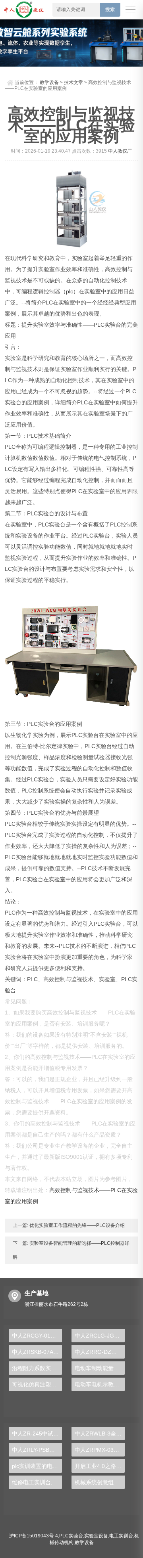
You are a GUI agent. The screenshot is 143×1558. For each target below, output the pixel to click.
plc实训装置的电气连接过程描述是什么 (37, 1466)
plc (69, 291)
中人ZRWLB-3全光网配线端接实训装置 (100, 1433)
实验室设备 (96, 1536)
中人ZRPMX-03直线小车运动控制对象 (100, 1450)
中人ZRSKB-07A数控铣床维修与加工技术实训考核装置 (37, 1352)
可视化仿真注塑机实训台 (37, 1384)
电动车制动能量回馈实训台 (100, 1368)
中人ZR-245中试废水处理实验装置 (37, 1433)
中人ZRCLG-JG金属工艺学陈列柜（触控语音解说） (100, 1335)
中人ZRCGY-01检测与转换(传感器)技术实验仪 (37, 1335)
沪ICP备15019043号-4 (33, 1536)
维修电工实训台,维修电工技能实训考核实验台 (37, 1482)
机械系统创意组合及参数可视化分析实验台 (100, 1482)
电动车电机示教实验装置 (100, 1384)
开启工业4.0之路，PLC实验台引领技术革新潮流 (100, 1466)
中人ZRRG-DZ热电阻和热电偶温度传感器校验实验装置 (100, 1352)
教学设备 (49, 82)
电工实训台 (121, 1536)
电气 (99, 458)
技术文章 (73, 82)
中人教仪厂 (120, 151)
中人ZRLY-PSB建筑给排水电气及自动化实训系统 (37, 1450)
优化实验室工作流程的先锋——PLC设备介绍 (76, 1225)
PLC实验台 (71, 1536)
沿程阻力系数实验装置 (37, 1368)
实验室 (80, 258)
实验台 (112, 325)
